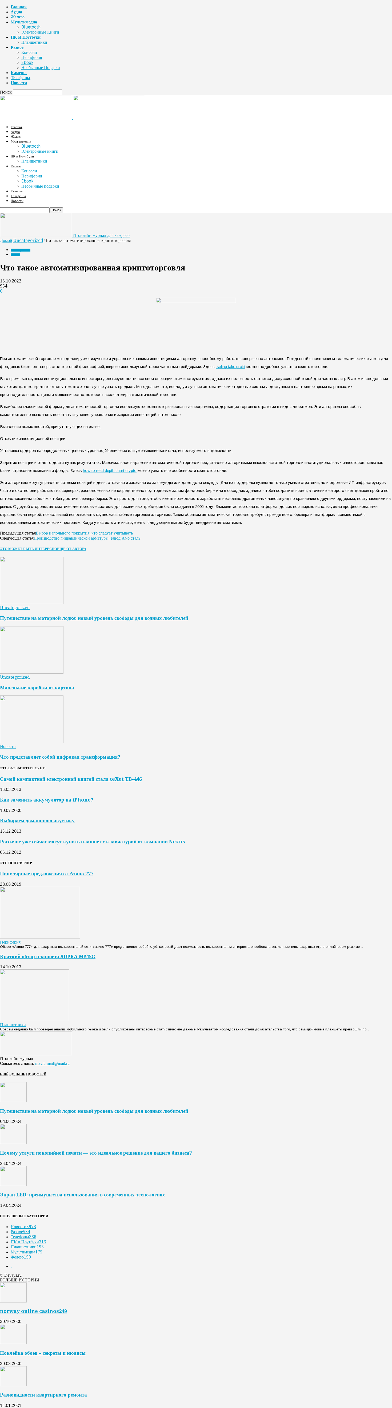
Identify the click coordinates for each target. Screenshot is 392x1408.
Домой (6, 240)
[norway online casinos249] (13, 1301)
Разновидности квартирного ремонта (43, 1395)
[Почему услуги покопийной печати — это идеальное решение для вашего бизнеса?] (13, 1142)
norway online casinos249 (33, 1311)
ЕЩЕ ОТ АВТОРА (71, 549)
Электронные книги (40, 32)
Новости (19, 82)
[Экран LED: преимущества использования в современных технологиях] (13, 1184)
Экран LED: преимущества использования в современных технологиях (82, 1194)
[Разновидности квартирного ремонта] (13, 1384)
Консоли (29, 52)
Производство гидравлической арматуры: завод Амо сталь (87, 538)
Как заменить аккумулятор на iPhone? (46, 800)
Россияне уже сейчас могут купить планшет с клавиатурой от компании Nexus (92, 841)
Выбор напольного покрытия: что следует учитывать (84, 533)
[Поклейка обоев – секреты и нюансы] (13, 1342)
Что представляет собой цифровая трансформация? (60, 757)
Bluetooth (31, 27)
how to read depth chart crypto (110, 470)
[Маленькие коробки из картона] (31, 672)
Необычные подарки (40, 67)
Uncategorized (28, 240)
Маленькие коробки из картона (37, 687)
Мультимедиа (24, 22)
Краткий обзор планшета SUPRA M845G (47, 956)
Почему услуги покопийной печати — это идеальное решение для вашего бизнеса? (96, 1153)
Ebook (27, 62)
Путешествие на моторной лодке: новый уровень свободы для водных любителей (94, 618)
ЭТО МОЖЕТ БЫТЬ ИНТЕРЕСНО (28, 549)
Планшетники (34, 42)
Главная (19, 6)
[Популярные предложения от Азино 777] (40, 937)
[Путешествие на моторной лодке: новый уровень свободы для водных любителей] (31, 602)
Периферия (31, 57)
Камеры (19, 72)
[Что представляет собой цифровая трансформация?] (31, 741)
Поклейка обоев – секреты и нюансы (43, 1353)
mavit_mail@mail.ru (52, 1063)
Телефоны (20, 77)
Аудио (16, 11)
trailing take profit (230, 366)
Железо (18, 16)
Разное (17, 47)
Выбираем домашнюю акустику (37, 820)
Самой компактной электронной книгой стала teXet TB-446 (71, 779)
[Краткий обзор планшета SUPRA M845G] (34, 1019)
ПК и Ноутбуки (26, 37)
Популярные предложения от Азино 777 (46, 873)
